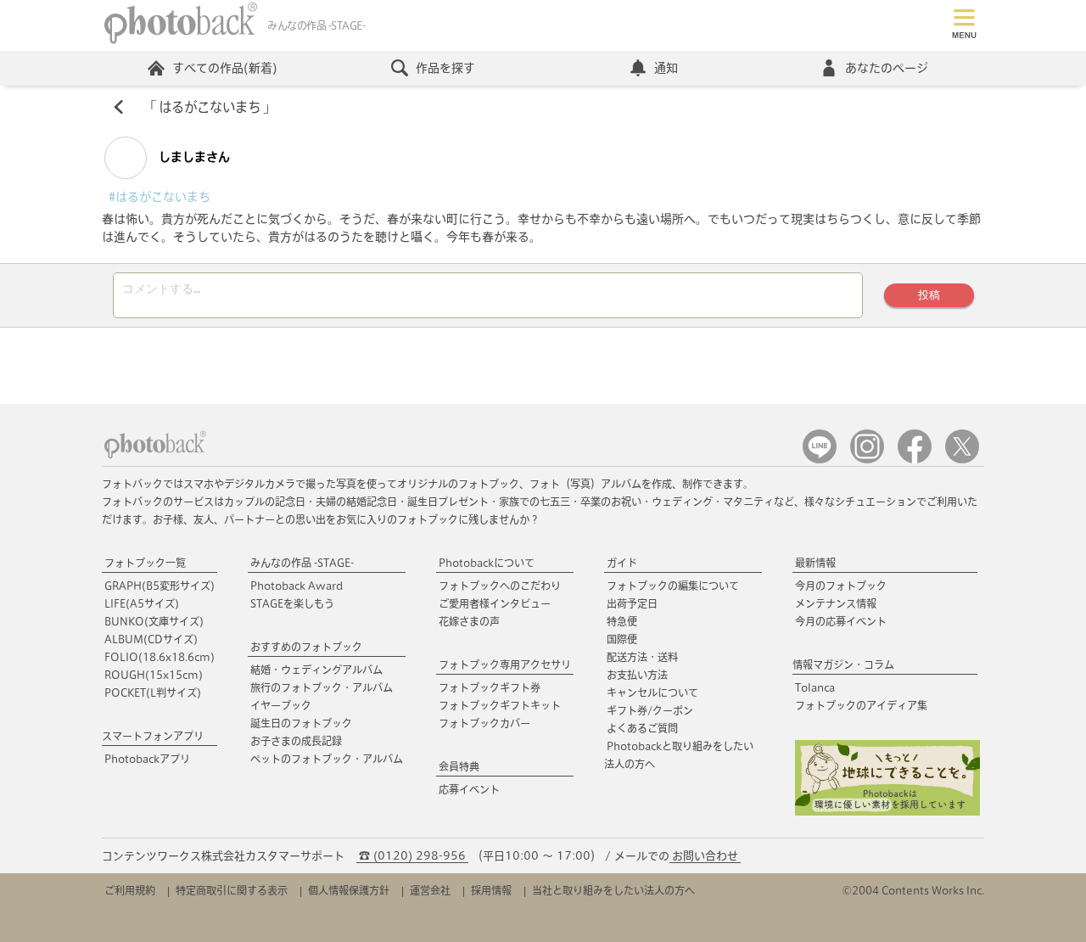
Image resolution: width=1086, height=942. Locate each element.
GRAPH (159, 585)
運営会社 (430, 890)
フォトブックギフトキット (500, 705)
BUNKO (154, 621)
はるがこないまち (209, 107)
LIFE (141, 603)
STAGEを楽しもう (292, 603)
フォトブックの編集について (673, 585)
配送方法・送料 (642, 657)
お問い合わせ (705, 855)
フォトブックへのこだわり (500, 585)
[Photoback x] (962, 459)
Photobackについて (487, 563)
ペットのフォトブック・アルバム (326, 759)
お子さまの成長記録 (296, 741)
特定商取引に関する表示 (232, 890)
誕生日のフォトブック (301, 723)
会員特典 (459, 766)
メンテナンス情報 (835, 603)
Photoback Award (296, 585)
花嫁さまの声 (469, 621)
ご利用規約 (129, 890)
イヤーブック (280, 705)
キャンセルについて (652, 692)
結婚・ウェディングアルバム (316, 669)
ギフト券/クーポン (650, 710)
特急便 (622, 621)
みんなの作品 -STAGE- (302, 563)
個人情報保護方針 (348, 890)
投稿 (929, 295)
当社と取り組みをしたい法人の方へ (613, 890)
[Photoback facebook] (914, 459)
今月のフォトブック (841, 585)
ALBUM (151, 639)
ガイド (622, 563)
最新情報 (815, 563)
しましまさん (192, 157)
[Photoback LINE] (819, 459)
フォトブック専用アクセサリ (505, 664)
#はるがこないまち (159, 197)
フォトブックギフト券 (489, 687)
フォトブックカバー (484, 723)
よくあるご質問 (642, 728)
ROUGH (153, 675)
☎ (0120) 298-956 (412, 855)
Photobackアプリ (147, 759)
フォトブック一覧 (145, 563)
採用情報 (491, 890)
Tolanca (815, 687)
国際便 (622, 639)
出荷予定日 (632, 603)
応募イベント (469, 789)
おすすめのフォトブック (306, 647)
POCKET (152, 692)
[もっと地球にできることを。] (887, 811)
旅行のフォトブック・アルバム (321, 687)
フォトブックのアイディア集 (861, 705)
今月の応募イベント (841, 621)
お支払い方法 (637, 675)
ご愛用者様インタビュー (495, 603)
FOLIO (159, 657)
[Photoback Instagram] (867, 459)
